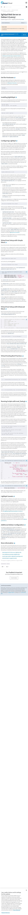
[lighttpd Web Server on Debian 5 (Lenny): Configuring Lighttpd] (16, 141)
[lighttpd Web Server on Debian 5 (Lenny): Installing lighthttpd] (16, 97)
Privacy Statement (16, 910)
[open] (1, 6)
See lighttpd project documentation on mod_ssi (12, 511)
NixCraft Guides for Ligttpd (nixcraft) (9, 558)
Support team (11, 592)
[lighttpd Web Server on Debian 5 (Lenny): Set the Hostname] (14, 77)
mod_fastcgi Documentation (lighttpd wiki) (11, 554)
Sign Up (24, 34)
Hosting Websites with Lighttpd (8, 11)
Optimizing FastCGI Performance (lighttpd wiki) (11, 552)
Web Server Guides (15, 10)
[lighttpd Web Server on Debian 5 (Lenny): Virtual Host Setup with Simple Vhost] (6, 242)
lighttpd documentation (15, 232)
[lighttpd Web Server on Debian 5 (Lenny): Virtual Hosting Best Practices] (23, 356)
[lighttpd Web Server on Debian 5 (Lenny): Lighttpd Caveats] (14, 496)
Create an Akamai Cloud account (7, 34)
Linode (22, 19)
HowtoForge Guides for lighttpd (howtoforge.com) (12, 556)
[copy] (27, 271)
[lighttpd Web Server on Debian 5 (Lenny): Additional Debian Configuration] (25, 525)
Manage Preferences (6, 912)
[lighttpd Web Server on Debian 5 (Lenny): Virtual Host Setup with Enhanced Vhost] (6, 309)
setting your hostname (12, 83)
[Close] (26, 890)
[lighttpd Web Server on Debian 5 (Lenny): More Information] (14, 543)
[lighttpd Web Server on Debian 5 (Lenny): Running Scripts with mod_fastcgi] (26, 401)
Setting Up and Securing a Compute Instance (12, 55)
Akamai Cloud (3, 10)
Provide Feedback (14, 577)
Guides (9, 10)
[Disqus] (14, 615)
